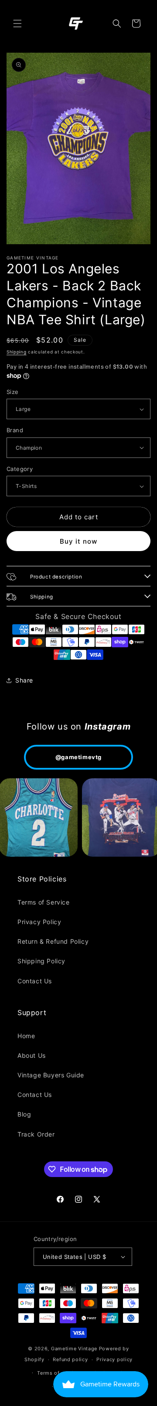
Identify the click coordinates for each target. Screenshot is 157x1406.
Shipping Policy (41, 961)
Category (20, 468)
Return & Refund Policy (53, 941)
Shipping (17, 351)
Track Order (36, 1134)
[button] (17, 23)
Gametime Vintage (74, 1348)
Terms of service (58, 1373)
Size (13, 391)
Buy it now (78, 541)
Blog (24, 1114)
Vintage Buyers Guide (50, 1075)
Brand (15, 430)
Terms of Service (43, 902)
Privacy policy (114, 1359)
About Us (31, 1055)
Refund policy (70, 1359)
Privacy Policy (39, 921)
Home (26, 1035)
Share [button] (24, 680)
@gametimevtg (78, 756)
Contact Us (34, 981)
